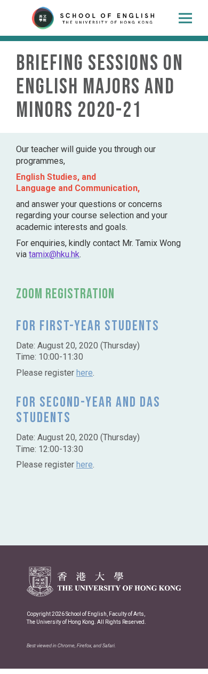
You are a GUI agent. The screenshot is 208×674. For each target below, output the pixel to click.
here (84, 373)
